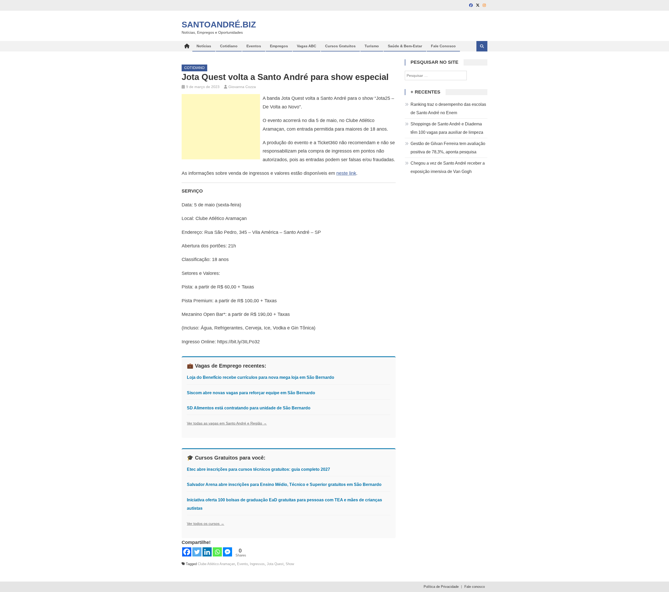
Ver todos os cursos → (205, 523)
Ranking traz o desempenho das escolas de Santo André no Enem (448, 108)
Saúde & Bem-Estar (405, 46)
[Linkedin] (207, 551)
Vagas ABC (306, 46)
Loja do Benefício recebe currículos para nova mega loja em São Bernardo (260, 377)
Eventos (253, 46)
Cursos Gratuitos (340, 46)
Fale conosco (474, 587)
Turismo (372, 46)
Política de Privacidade (441, 587)
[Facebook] (186, 551)
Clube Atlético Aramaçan (216, 564)
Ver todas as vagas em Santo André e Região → (227, 423)
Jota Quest (275, 564)
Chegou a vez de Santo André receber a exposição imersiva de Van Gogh (448, 167)
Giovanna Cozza (242, 87)
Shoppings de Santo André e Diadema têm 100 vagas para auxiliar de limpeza (447, 128)
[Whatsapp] (217, 551)
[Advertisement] (221, 126)
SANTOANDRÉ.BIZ (219, 24)
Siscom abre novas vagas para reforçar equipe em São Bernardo (251, 393)
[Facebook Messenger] (227, 551)
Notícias (204, 46)
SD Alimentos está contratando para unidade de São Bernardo (248, 408)
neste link (346, 173)
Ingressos (257, 564)
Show (290, 564)
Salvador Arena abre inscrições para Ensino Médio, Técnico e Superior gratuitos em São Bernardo (284, 484)
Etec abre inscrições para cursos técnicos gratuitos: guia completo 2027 (258, 469)
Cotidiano (229, 46)
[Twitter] (196, 551)
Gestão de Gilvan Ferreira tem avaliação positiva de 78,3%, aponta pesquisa (448, 147)
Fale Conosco (443, 46)
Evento (242, 564)
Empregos (279, 46)
